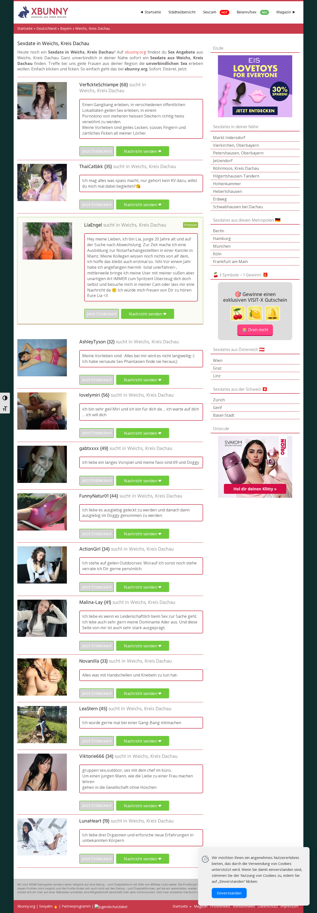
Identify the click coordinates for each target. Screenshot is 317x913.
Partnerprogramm (76, 906)
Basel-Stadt (223, 415)
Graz (217, 368)
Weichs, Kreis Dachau (101, 91)
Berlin (218, 231)
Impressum (289, 906)
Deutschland (46, 28)
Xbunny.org (26, 906)
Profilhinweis (220, 906)
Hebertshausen (227, 191)
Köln (217, 254)
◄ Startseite (150, 12)
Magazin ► (286, 12)
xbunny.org (135, 52)
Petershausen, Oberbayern (238, 153)
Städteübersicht (182, 12)
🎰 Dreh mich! (255, 329)
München (222, 246)
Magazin (201, 906)
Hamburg (222, 238)
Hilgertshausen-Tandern (236, 176)
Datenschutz (268, 906)
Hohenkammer (227, 183)
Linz (217, 376)
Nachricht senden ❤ (142, 151)
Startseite (25, 28)
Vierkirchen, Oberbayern (236, 145)
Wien (217, 360)
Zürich (219, 400)
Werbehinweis (244, 906)
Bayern (66, 28)
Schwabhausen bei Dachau (238, 206)
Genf (217, 407)
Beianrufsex (252, 12)
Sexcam (215, 12)
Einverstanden (229, 892)
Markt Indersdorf (229, 137)
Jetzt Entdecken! (96, 151)
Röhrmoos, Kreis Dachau (236, 168)
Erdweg (220, 199)
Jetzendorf (223, 160)
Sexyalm (46, 906)
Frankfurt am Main (230, 261)
